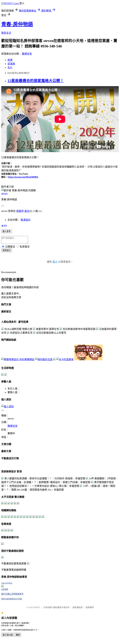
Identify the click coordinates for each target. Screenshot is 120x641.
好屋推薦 (4, 589)
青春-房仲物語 (17, 24)
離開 (18, 635)
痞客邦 (20, 211)
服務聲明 (90, 607)
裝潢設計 (26, 219)
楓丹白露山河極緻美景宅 (12, 594)
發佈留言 (6, 250)
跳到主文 (6, 33)
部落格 (11, 63)
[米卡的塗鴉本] (65, 359)
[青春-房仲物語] (2, 586)
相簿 (10, 60)
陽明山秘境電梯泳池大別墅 (11, 599)
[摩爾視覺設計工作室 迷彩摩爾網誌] (17, 359)
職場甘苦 (27, 53)
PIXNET (36, 607)
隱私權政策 (77, 607)
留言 (26, 211)
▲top (4, 225)
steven (4, 193)
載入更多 (6, 231)
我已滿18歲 (7, 635)
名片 (10, 67)
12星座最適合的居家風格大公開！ (36, 81)
